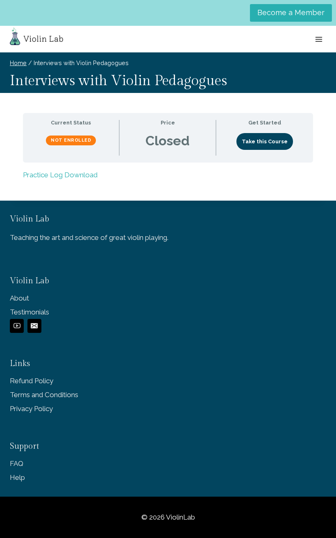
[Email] (34, 326)
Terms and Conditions (44, 395)
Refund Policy (31, 381)
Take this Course (265, 141)
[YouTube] (17, 326)
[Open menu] (318, 39)
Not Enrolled (71, 140)
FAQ (16, 463)
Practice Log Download (60, 175)
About (19, 298)
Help (17, 477)
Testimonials (29, 312)
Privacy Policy (31, 409)
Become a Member (291, 12)
